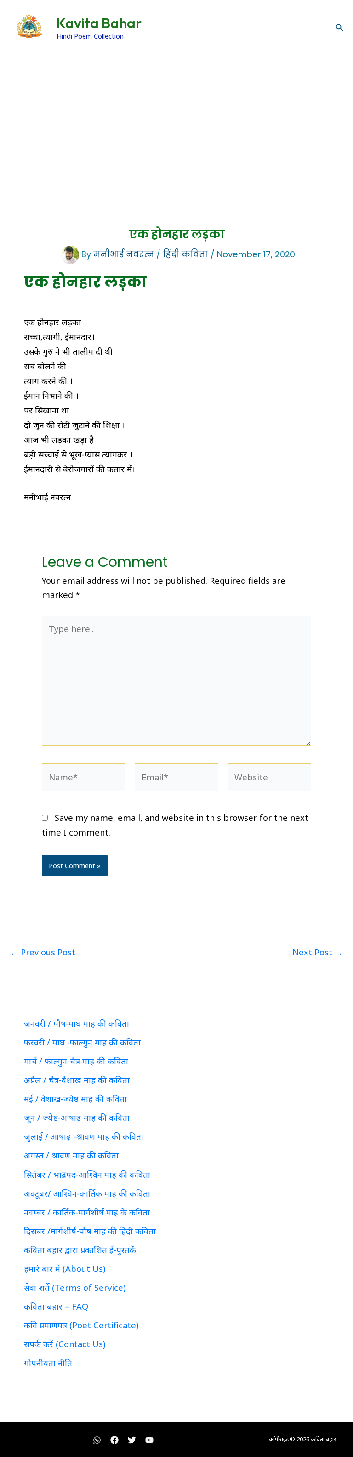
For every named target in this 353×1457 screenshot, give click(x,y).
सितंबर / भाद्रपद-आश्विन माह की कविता (87, 1174)
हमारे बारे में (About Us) (64, 1268)
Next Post (317, 952)
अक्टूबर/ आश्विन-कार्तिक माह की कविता (87, 1193)
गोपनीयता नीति (48, 1362)
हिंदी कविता (185, 254)
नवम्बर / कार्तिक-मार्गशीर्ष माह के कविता (87, 1212)
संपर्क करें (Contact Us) (64, 1344)
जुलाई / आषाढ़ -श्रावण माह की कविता (83, 1136)
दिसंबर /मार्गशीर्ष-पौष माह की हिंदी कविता (90, 1231)
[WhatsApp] (97, 1440)
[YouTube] (149, 1440)
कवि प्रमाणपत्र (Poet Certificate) (81, 1325)
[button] (340, 28)
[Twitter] (132, 1440)
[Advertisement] (176, 125)
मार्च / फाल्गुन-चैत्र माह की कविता (76, 1061)
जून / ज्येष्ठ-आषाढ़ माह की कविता (77, 1117)
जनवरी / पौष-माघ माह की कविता (76, 1023)
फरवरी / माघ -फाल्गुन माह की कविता (82, 1042)
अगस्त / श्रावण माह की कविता (71, 1155)
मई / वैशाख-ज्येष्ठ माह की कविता (75, 1098)
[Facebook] (114, 1440)
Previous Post (42, 952)
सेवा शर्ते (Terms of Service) (74, 1287)
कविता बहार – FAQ (56, 1306)
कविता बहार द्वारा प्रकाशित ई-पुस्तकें (80, 1249)
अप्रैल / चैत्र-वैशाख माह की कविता (77, 1079)
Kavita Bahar (99, 23)
